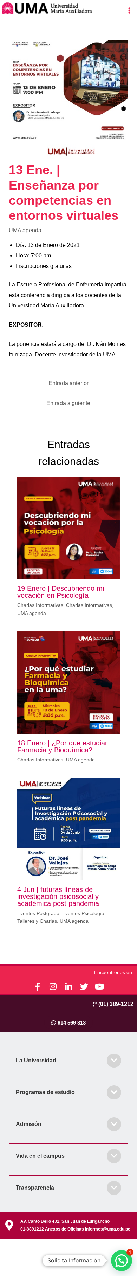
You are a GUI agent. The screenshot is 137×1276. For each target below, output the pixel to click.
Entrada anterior (68, 383)
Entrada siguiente (68, 403)
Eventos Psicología (83, 913)
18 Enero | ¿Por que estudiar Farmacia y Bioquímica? (62, 746)
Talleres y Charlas (37, 921)
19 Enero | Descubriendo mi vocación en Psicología (60, 591)
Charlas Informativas (40, 605)
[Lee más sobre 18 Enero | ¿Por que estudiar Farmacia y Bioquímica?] (68, 682)
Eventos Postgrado (38, 913)
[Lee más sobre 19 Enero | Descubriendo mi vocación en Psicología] (68, 528)
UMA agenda (25, 230)
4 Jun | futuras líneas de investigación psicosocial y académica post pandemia (58, 896)
